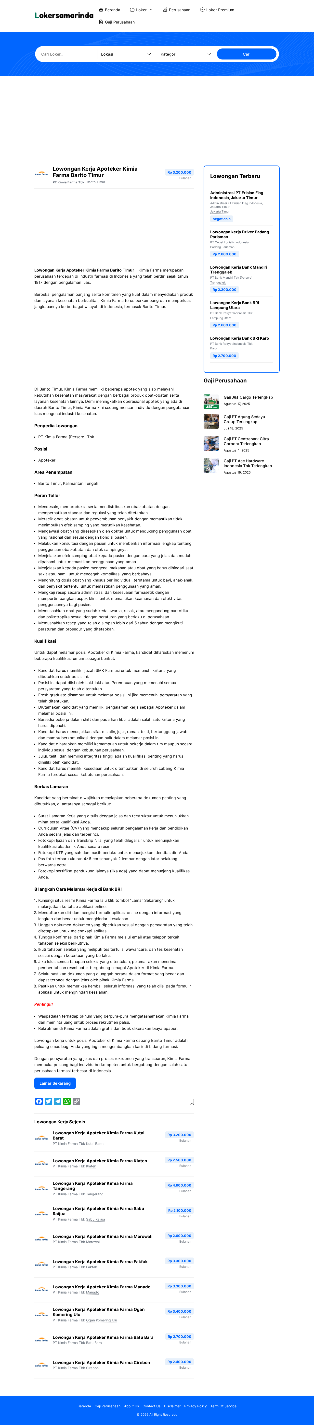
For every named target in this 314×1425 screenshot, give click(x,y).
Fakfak (91, 1267)
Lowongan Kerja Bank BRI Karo (239, 338)
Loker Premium (220, 9)
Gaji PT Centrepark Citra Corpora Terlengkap (246, 441)
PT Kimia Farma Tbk (68, 182)
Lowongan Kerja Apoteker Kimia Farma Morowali (103, 1236)
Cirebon (92, 1368)
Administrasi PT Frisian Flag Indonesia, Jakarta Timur (236, 195)
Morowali (93, 1242)
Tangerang (95, 1194)
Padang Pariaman (222, 247)
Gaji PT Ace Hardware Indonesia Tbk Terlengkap (248, 463)
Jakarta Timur (219, 211)
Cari (246, 54)
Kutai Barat (95, 1143)
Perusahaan (179, 9)
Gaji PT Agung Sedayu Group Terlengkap (244, 419)
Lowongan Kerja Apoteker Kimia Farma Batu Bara (103, 1337)
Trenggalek (218, 282)
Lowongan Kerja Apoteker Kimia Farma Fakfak (100, 1261)
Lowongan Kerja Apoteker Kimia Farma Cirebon (101, 1362)
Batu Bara (94, 1343)
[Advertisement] (157, 116)
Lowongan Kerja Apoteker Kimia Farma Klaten (100, 1160)
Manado (92, 1292)
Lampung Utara (220, 318)
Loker (141, 9)
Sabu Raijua (95, 1219)
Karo (213, 348)
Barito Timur (96, 182)
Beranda (112, 9)
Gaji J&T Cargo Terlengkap (248, 396)
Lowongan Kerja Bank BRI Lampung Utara (234, 305)
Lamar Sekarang (55, 1083)
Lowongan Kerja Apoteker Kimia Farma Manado (101, 1286)
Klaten (91, 1166)
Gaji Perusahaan (120, 22)
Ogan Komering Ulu (101, 1320)
